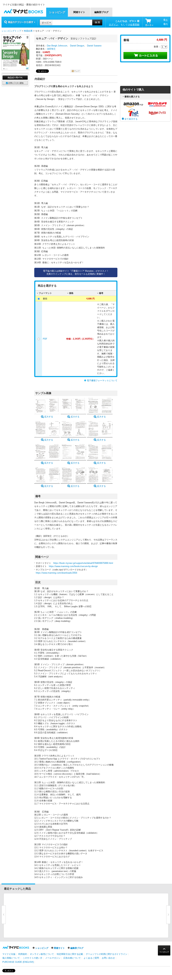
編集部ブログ (76, 948)
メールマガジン (52, 958)
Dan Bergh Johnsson (57, 45)
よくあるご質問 (91, 958)
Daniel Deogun (77, 45)
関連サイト (59, 948)
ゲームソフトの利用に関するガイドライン (106, 954)
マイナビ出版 (8, 954)
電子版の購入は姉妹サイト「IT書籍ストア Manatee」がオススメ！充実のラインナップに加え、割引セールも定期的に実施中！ (76, 272)
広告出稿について (72, 958)
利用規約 (22, 954)
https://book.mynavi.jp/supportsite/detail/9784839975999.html (83, 563)
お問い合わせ (108, 958)
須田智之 (51, 49)
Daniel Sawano (94, 45)
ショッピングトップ (11, 31)
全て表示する (131, 119)
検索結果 (28, 31)
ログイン (113, 24)
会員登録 (134, 24)
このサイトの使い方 (32, 958)
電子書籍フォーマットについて (102, 380)
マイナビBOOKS (23, 10)
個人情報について (11, 958)
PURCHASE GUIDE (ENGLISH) (18, 962)
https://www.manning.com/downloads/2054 (56, 573)
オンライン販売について (42, 954)
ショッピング (41, 948)
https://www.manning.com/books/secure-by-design (73, 566)
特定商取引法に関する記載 (70, 954)
